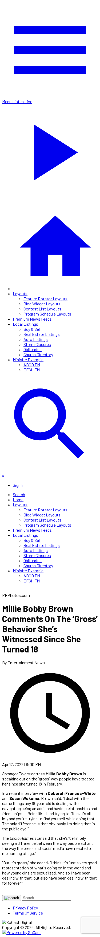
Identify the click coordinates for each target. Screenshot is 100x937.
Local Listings (25, 323)
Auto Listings (35, 339)
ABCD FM (31, 364)
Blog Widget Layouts (42, 303)
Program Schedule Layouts (47, 313)
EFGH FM (31, 369)
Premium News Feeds (32, 318)
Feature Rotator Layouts (45, 298)
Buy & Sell (32, 329)
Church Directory (38, 354)
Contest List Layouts (42, 308)
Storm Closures (37, 344)
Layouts (20, 293)
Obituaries (32, 349)
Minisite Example (28, 359)
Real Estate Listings (41, 334)
